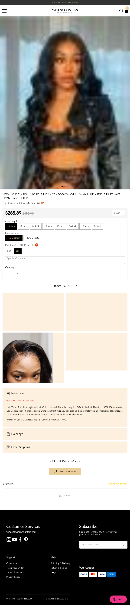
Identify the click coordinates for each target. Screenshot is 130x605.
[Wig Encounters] (65, 11)
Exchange (16, 434)
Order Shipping (20, 447)
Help (53, 557)
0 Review (31, 203)
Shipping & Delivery (60, 563)
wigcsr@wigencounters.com (21, 532)
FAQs (53, 572)
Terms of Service (14, 572)
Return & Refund (59, 568)
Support (10, 557)
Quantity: (10, 267)
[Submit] (122, 545)
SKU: (42, 203)
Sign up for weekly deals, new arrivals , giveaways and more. (98, 533)
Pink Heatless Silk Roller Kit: (20, 245)
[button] (125, 103)
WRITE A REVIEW (66, 471)
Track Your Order (15, 568)
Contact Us (11, 563)
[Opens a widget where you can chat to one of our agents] (118, 599)
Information (18, 393)
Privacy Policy (13, 577)
